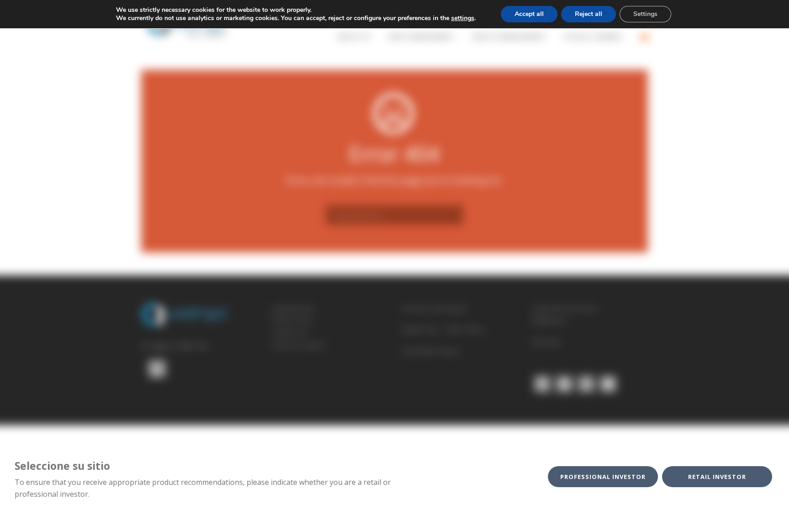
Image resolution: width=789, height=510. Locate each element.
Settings (645, 14)
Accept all (529, 14)
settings (462, 18)
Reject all (588, 14)
